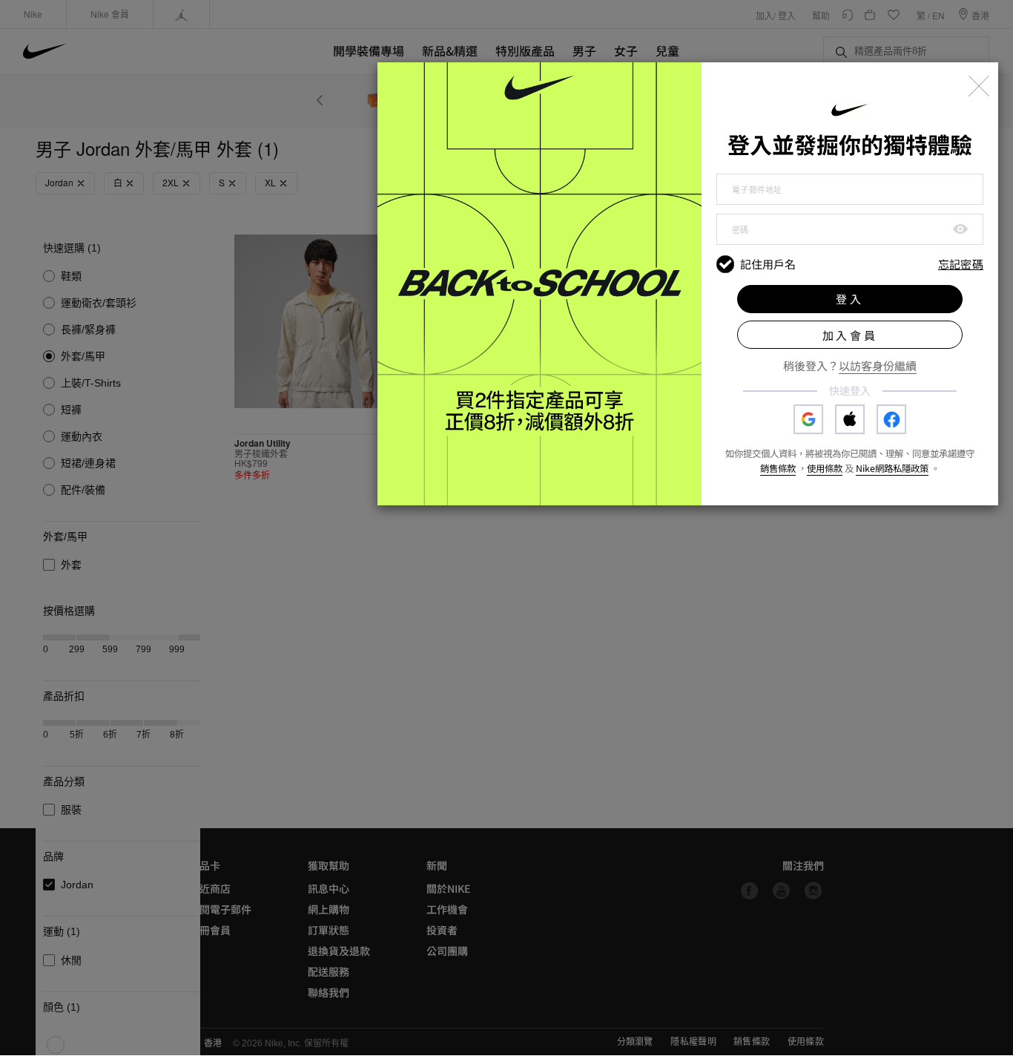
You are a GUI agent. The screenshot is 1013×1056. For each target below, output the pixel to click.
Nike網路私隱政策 (892, 468)
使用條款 (824, 468)
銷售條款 (778, 468)
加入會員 (850, 335)
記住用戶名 (768, 264)
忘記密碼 (960, 264)
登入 (850, 298)
